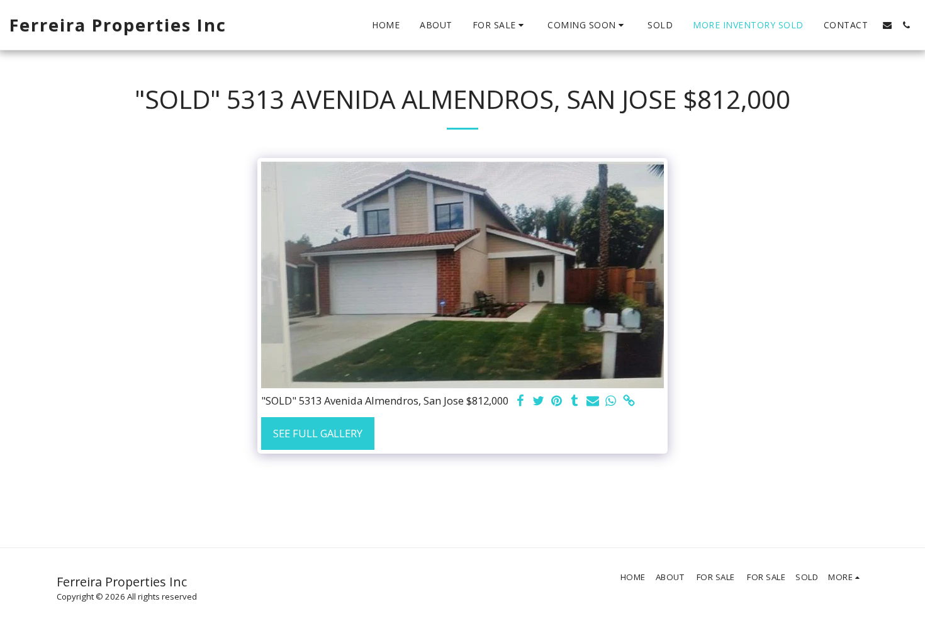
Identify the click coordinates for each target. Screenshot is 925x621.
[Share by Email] (593, 401)
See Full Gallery (317, 433)
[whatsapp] (611, 401)
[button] (500, 25)
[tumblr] (574, 401)
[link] (629, 401)
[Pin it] (556, 401)
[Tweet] (538, 401)
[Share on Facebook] (520, 401)
